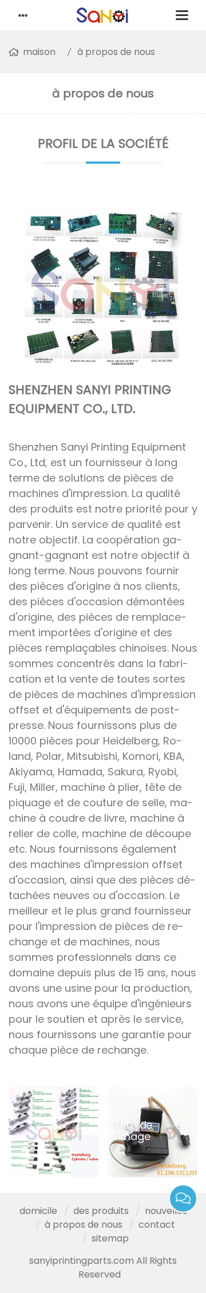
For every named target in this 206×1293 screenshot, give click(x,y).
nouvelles (166, 1210)
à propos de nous (116, 51)
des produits (101, 1210)
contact (156, 1224)
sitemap (110, 1238)
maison (39, 51)
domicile (38, 1210)
